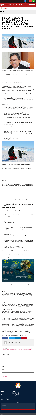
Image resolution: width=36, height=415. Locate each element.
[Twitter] (25, 1)
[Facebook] (24, 1)
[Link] (34, 414)
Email (3, 369)
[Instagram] (27, 1)
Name (3, 366)
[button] (22, 8)
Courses (13, 391)
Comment (3, 357)
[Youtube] (25, 2)
